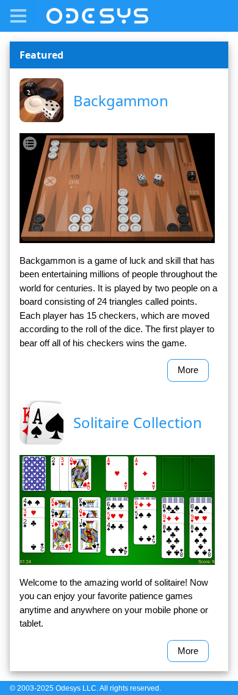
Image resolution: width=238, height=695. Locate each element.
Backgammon (120, 100)
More (188, 370)
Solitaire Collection (137, 422)
